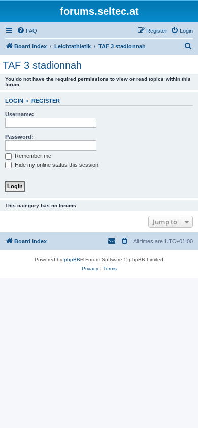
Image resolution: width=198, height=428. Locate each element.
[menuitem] (27, 31)
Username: (19, 114)
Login (14, 101)
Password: (19, 137)
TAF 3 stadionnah (42, 65)
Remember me (32, 156)
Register (45, 101)
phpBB (72, 259)
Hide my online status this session (55, 165)
